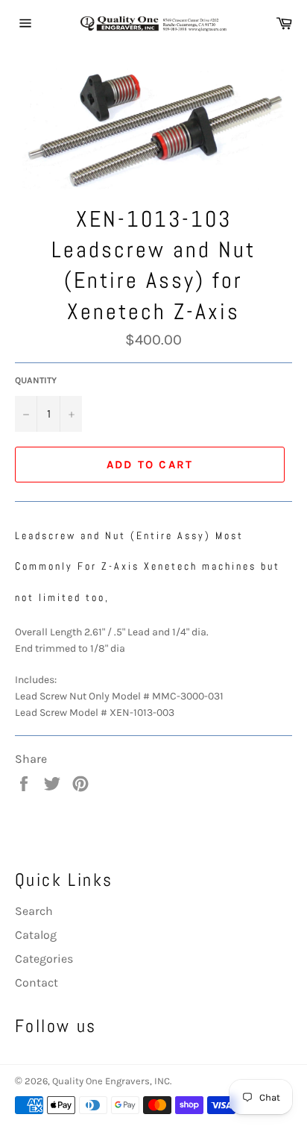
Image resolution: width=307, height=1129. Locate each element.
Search (34, 911)
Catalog (36, 935)
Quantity (36, 380)
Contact (36, 982)
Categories (44, 959)
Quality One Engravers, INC (111, 1080)
